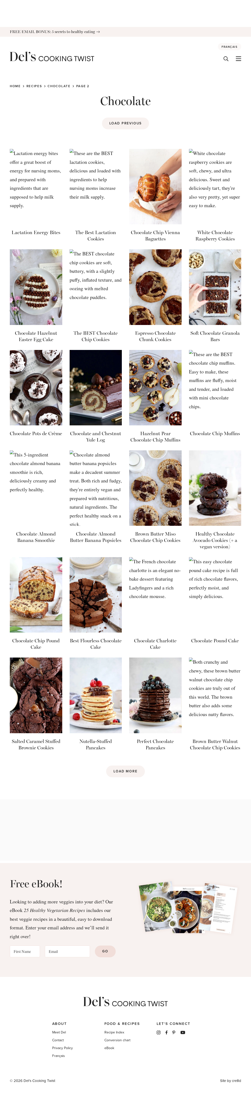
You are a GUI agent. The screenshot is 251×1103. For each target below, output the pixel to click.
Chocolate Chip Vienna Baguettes (155, 235)
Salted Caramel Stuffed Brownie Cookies (36, 744)
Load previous (125, 123)
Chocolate (59, 86)
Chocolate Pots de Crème (36, 433)
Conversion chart (117, 1040)
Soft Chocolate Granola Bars (215, 336)
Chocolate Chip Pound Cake (36, 644)
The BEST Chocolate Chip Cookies (96, 336)
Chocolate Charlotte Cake (155, 644)
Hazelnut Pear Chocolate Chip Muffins (155, 437)
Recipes (34, 86)
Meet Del (59, 1032)
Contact (58, 1040)
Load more (125, 771)
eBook (109, 1048)
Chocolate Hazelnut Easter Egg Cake (36, 336)
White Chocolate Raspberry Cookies (215, 235)
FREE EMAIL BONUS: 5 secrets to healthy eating (52, 31)
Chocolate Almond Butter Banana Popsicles (95, 537)
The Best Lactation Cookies (95, 235)
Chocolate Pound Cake (215, 641)
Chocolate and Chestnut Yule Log (95, 437)
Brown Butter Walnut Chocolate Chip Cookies (215, 744)
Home (15, 86)
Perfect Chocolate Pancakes (155, 744)
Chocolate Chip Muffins (215, 433)
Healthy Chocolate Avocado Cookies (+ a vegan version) (215, 540)
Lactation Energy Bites (36, 232)
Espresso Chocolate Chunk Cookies (155, 336)
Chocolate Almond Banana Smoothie (36, 537)
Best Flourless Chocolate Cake (96, 644)
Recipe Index (114, 1032)
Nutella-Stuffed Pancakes (95, 744)
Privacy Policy (62, 1048)
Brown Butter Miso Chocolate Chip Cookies (155, 537)
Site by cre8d (230, 1080)
